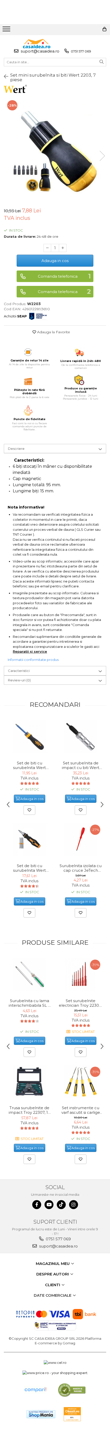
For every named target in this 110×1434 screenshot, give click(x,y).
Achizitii (15, 316)
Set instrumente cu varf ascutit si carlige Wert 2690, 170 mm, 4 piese (81, 1110)
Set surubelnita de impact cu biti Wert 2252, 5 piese (80, 765)
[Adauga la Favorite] (29, 810)
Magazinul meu (53, 1263)
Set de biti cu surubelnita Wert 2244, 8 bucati (29, 765)
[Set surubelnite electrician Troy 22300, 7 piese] (80, 974)
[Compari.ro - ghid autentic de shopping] (35, 1390)
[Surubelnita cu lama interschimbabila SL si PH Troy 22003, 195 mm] (29, 974)
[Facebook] (36, 1204)
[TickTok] (61, 1204)
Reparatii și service (30, 651)
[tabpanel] (55, 150)
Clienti (53, 1284)
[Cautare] (101, 62)
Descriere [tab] (16, 448)
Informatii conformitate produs (33, 660)
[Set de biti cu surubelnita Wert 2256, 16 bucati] (29, 839)
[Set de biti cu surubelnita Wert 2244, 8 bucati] (29, 736)
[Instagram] (73, 1204)
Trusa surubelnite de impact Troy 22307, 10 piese (29, 1110)
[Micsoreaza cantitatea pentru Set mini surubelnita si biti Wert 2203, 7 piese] (47, 248)
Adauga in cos (55, 260)
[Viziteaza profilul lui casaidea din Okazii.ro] (72, 1414)
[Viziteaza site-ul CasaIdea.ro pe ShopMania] (41, 1414)
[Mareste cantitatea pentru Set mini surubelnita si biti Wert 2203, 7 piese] (63, 248)
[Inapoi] (4, 77)
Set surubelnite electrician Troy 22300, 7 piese (80, 1003)
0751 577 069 (80, 51)
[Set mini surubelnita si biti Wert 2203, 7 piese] (55, 150)
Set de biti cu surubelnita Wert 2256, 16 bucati (29, 868)
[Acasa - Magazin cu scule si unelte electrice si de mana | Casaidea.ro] (36, 43)
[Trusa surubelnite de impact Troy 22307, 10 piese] (29, 1081)
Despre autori (53, 1274)
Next (102, 156)
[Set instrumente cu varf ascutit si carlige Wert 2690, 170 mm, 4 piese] (80, 1081)
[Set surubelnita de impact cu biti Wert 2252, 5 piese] (80, 736)
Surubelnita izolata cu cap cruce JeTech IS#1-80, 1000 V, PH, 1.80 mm (81, 868)
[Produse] (7, 30)
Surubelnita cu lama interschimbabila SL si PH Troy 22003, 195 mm (29, 1003)
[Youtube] (49, 1204)
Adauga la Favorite (53, 332)
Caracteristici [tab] (19, 671)
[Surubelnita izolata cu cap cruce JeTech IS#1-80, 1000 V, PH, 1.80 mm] (80, 839)
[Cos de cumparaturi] (104, 29)
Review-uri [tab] (19, 680)
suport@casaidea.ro (39, 51)
